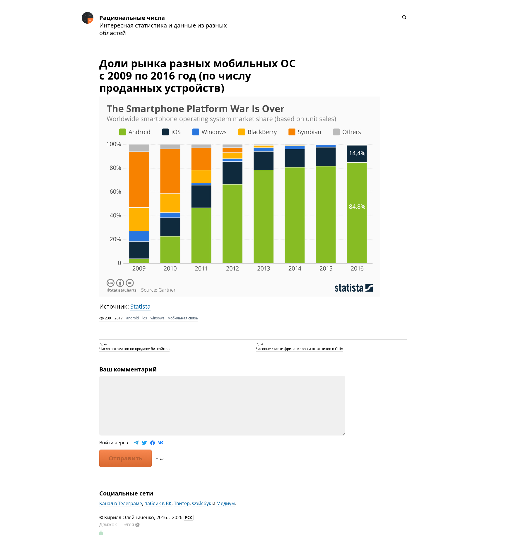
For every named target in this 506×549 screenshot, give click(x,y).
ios (144, 318)
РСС (189, 517)
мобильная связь (183, 318)
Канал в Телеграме (120, 503)
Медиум (225, 503)
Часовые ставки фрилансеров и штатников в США (299, 348)
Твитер (182, 503)
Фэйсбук (201, 503)
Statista (140, 306)
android (132, 318)
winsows (157, 318)
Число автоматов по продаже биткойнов (134, 348)
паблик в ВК (158, 503)
